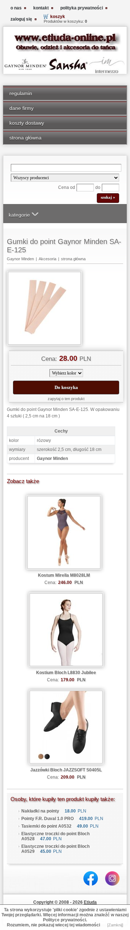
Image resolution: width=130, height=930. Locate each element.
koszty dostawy (26, 123)
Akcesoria (47, 259)
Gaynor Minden (20, 259)
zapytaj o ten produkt (66, 399)
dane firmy (21, 108)
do (97, 187)
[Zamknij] (115, 925)
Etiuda (90, 902)
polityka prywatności (81, 7)
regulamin (20, 93)
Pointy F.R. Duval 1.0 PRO (47, 818)
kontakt (41, 7)
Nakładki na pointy (40, 811)
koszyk (57, 16)
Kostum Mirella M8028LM (64, 575)
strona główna (25, 138)
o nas (16, 7)
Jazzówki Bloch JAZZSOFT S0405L (66, 769)
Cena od (66, 187)
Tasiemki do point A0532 (46, 826)
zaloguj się (21, 19)
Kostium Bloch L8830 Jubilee (66, 672)
